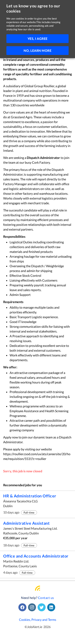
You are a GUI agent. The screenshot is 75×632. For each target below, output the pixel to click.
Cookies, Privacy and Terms (37, 619)
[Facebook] (23, 607)
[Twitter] (42, 607)
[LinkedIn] (52, 607)
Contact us (46, 598)
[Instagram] (33, 607)
